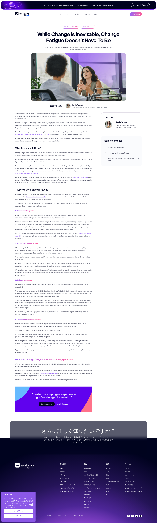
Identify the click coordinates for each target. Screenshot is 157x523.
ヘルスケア (109, 468)
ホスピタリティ (110, 488)
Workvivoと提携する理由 (67, 488)
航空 (107, 491)
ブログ (127, 468)
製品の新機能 (129, 485)
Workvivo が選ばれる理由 (91, 475)
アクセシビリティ (130, 481)
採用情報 (62, 472)
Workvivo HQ (87, 468)
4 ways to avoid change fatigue (118, 153)
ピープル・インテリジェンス (92, 488)
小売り (108, 472)
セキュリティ (87, 491)
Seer (85, 472)
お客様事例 (128, 472)
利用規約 (49, 516)
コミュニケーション (89, 478)
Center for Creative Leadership (36, 197)
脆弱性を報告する (78, 516)
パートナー (63, 481)
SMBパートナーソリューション (69, 485)
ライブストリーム (89, 498)
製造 (107, 475)
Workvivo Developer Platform (133, 491)
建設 (107, 485)
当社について (64, 468)
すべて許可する (18, 511)
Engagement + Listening (71, 27)
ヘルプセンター (129, 478)
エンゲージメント (89, 481)
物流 (107, 478)
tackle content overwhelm (48, 373)
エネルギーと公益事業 (112, 481)
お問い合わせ (64, 475)
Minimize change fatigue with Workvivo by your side (123, 159)
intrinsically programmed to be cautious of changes (32, 134)
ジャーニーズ (87, 501)
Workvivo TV (87, 508)
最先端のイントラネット (91, 485)
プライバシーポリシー (63, 516)
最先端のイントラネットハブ (133, 488)
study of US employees (80, 177)
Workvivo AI (87, 494)
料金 (95, 14)
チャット (86, 504)
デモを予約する (135, 14)
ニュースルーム (129, 475)
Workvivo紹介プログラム (67, 491)
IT (106, 494)
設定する (18, 516)
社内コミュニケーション (88, 27)
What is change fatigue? (116, 147)
